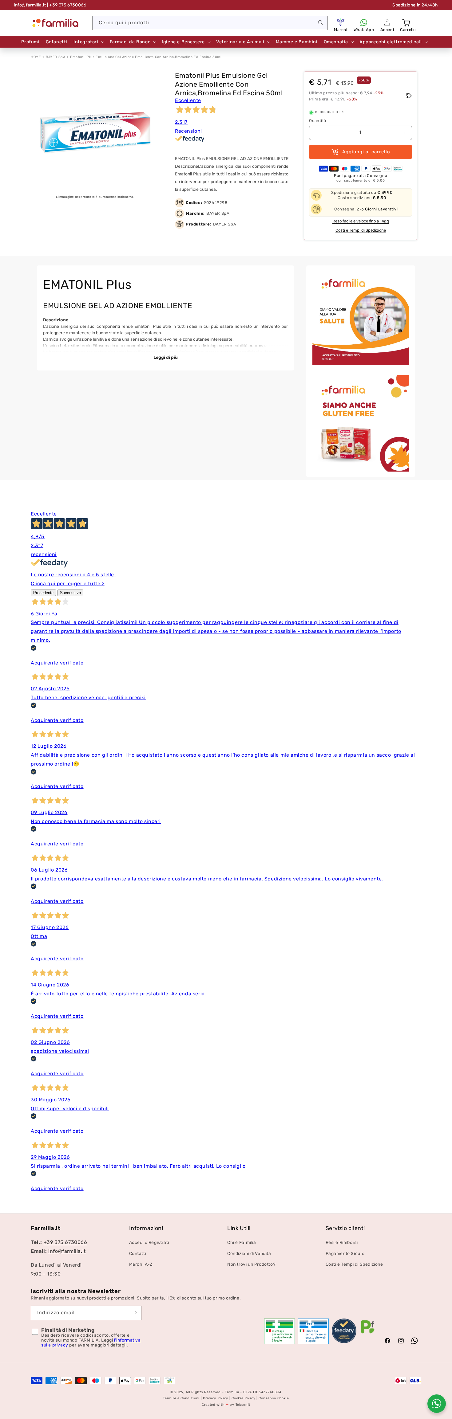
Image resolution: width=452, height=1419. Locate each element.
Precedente (43, 592)
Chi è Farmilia (241, 1242)
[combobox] (210, 23)
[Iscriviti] (134, 1313)
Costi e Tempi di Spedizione (360, 230)
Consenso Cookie (274, 1399)
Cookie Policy (243, 1399)
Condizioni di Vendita (249, 1253)
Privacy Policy (215, 1399)
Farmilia (232, 1392)
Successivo (70, 592)
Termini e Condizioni (181, 1399)
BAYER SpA (55, 57)
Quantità (317, 121)
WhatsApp (364, 29)
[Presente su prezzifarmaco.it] (367, 1334)
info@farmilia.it (30, 5)
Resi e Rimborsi (342, 1242)
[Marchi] (340, 22)
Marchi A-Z (141, 1264)
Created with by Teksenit (226, 1405)
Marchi (340, 29)
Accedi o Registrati (149, 1242)
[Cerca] (320, 22)
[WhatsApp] (364, 22)
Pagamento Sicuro (345, 1253)
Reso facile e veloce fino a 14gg (360, 221)
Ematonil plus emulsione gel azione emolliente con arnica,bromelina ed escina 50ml (146, 57)
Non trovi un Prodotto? (251, 1264)
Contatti (137, 1253)
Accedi (387, 29)
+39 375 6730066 (65, 1242)
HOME (36, 57)
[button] (407, 22)
